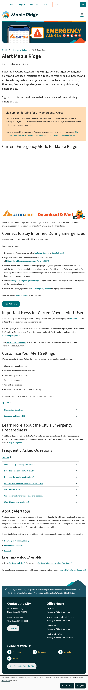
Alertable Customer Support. (72, 570)
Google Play (57, 253)
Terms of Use (6, 680)
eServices (34, 4)
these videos (20, 295)
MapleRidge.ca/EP (16, 442)
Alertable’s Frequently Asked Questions (54, 563)
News (12, 4)
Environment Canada (12, 545)
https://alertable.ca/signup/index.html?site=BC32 (26, 261)
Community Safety (20, 50)
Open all (5, 402)
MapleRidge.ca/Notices (11, 335)
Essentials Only (67, 686)
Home (4, 50)
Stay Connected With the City (22, 666)
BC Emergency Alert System (15, 541)
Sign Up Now (10, 304)
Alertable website (16, 563)
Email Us (13, 628)
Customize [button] (5, 686)
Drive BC (7, 550)
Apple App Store (40, 253)
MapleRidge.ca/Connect (41, 288)
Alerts (44, 4)
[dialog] (44, 682)
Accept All (80, 686)
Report (22, 4)
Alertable (73, 318)
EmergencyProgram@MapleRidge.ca (26, 280)
